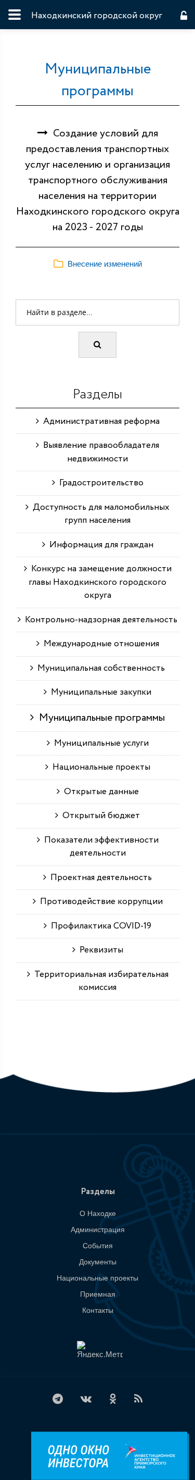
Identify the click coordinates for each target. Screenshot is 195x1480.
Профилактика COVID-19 (99, 926)
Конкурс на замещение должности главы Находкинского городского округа (99, 582)
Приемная (97, 1294)
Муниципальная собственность (99, 668)
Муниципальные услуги (99, 743)
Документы (97, 1262)
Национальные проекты (99, 767)
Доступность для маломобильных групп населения (99, 514)
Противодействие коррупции (99, 901)
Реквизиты (99, 950)
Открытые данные (99, 791)
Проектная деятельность (99, 877)
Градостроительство (99, 483)
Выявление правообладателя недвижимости (99, 452)
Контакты (97, 1310)
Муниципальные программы (98, 80)
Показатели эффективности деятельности (99, 847)
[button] (98, 263)
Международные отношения (99, 643)
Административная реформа (99, 421)
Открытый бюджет (99, 815)
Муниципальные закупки (99, 692)
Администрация (98, 1229)
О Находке (98, 1213)
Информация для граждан (99, 544)
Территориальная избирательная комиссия (99, 981)
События (98, 1245)
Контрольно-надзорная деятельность (99, 619)
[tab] (97, 264)
